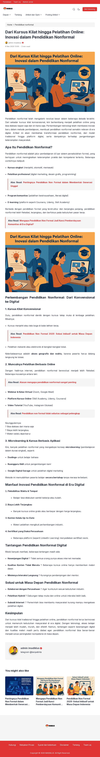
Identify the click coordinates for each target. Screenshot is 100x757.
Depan (6, 15)
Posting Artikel (52, 15)
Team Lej (17, 2)
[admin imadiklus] (15, 654)
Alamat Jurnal (28, 2)
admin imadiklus (30, 648)
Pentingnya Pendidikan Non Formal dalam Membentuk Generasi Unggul (17, 701)
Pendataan (7, 2)
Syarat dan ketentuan (47, 745)
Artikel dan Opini (33, 15)
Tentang (18, 15)
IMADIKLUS (49, 753)
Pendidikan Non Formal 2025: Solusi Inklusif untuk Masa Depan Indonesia (80, 701)
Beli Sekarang (90, 9)
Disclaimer (64, 745)
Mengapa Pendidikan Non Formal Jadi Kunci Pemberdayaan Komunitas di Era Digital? (49, 701)
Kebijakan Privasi (27, 745)
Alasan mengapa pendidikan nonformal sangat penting (48, 382)
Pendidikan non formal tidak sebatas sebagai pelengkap (51, 413)
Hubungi (12, 745)
